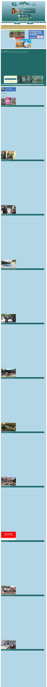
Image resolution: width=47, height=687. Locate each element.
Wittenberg (24, 22)
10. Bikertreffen (3, 323)
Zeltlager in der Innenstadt (5, 105)
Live (43, 22)
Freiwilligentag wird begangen (5, 649)
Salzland (11, 22)
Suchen (4, 22)
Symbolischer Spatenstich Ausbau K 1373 (7, 595)
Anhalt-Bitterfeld (17, 23)
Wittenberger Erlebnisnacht (5, 160)
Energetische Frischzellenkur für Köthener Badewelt (9, 269)
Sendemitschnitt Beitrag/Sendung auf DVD (22, 84)
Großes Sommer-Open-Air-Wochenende (7, 377)
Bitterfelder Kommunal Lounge (6, 486)
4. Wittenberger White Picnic (5, 432)
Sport (36, 22)
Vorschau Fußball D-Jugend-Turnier (6, 214)
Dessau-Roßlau (30, 23)
